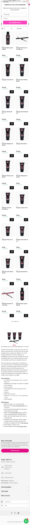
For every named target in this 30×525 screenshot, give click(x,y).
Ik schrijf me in (15, 22)
